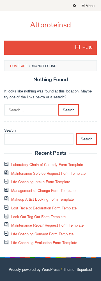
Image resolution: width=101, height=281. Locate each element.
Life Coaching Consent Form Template (42, 233)
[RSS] (74, 5)
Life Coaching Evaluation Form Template (44, 242)
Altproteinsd (50, 25)
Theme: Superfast (77, 269)
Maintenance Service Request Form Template (48, 173)
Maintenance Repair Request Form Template (47, 225)
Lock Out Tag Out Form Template (38, 216)
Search (10, 130)
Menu (89, 5)
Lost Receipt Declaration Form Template (44, 208)
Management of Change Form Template (43, 190)
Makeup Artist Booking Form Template (42, 199)
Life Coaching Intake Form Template (40, 181)
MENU (87, 47)
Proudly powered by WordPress (34, 269)
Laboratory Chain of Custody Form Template (47, 164)
